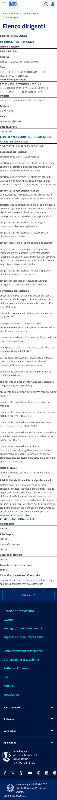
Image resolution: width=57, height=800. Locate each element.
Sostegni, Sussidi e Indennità (22, 628)
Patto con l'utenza (15, 668)
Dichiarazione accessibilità (21, 659)
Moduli (8, 685)
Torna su (27, 595)
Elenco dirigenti (11, 17)
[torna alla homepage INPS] (13, 4)
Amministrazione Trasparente (24, 13)
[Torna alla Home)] (7, 757)
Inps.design (11, 694)
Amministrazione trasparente (23, 650)
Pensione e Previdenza (18, 610)
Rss (5, 676)
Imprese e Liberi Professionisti (23, 636)
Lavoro (8, 619)
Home (5, 13)
